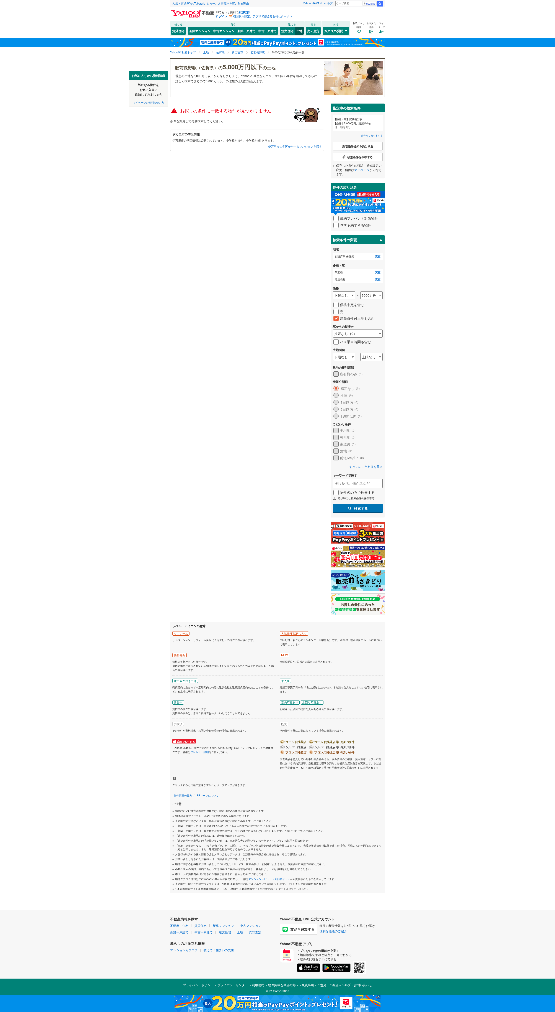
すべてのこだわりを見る (366, 467)
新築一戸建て (246, 31)
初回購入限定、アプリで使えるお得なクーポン (262, 16)
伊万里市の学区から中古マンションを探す (295, 146)
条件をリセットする (372, 135)
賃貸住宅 (178, 31)
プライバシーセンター (232, 985)
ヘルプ (328, 3)
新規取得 (244, 12)
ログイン (221, 16)
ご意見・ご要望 (327, 985)
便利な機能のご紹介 (333, 931)
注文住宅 (287, 31)
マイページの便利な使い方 (148, 102)
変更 (377, 256)
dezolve (370, 3)
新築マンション (200, 31)
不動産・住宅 (179, 925)
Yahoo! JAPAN (312, 3)
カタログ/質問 (333, 31)
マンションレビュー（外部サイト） (269, 879)
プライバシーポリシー (198, 985)
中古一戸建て (267, 31)
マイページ (361, 170)
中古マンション (224, 31)
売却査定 (313, 31)
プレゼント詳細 (200, 752)
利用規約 (258, 985)
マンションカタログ (184, 950)
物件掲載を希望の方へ (283, 985)
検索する (361, 508)
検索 (380, 4)
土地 (299, 31)
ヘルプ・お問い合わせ (357, 985)
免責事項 (308, 985)
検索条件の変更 (345, 239)
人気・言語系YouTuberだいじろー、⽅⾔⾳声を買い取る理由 (210, 3)
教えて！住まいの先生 (219, 950)
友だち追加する (302, 929)
